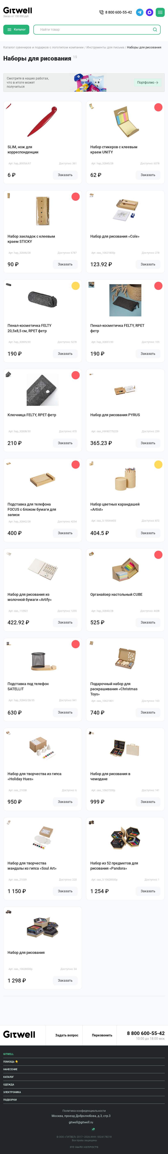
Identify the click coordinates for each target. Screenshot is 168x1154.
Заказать (65, 175)
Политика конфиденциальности (84, 1110)
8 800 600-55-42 (146, 1033)
